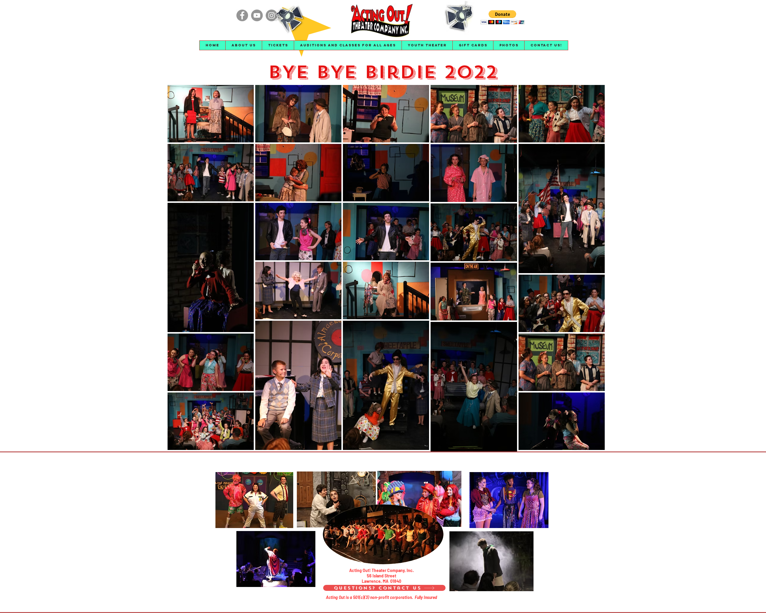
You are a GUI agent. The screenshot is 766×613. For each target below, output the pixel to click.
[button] (243, 45)
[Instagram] (271, 15)
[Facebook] (242, 15)
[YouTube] (257, 15)
